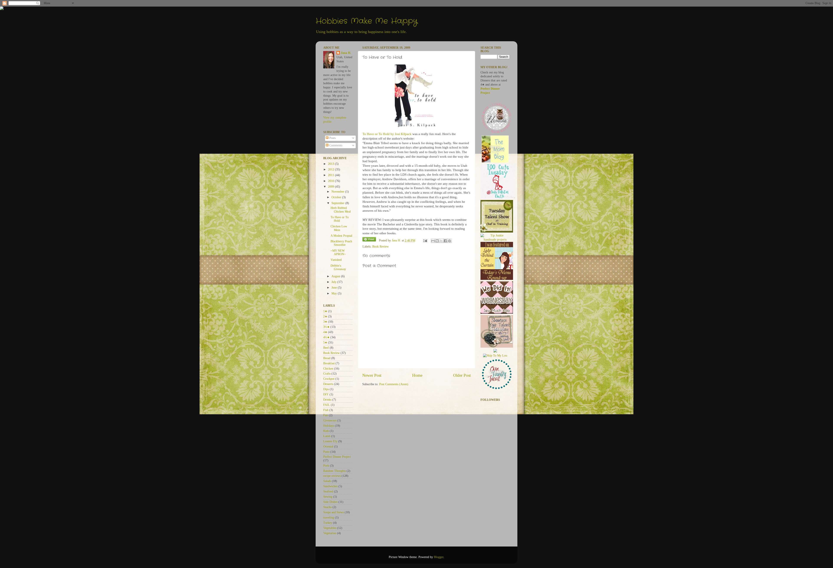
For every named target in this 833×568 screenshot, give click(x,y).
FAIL (326, 404)
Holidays (328, 425)
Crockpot (329, 378)
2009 (331, 186)
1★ (325, 311)
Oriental (328, 446)
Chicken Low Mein (339, 228)
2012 (331, 169)
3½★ (326, 327)
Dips (326, 389)
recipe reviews (332, 475)
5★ (325, 342)
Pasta (326, 451)
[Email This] (433, 241)
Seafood (328, 491)
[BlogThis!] (437, 241)
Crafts (327, 373)
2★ (325, 316)
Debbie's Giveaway (338, 267)
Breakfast (329, 363)
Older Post (462, 375)
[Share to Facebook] (445, 241)
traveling (328, 517)
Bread (326, 358)
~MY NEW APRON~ (338, 252)
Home (417, 375)
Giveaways (329, 420)
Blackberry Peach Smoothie (341, 243)
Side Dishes (330, 502)
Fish (325, 410)
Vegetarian (329, 533)
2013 (331, 163)
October (336, 197)
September (338, 203)
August (336, 276)
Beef (326, 347)
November (338, 191)
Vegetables (329, 528)
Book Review (380, 246)
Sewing (327, 496)
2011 (331, 175)
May (334, 293)
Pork (326, 465)
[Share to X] (441, 241)
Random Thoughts (334, 470)
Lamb (326, 436)
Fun (325, 415)
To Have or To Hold (340, 219)
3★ (325, 321)
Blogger (438, 557)
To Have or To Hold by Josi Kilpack (387, 134)
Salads (327, 481)
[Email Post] (425, 240)
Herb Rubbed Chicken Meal (341, 209)
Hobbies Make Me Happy (367, 21)
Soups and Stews (333, 512)
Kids (326, 431)
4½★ (326, 337)
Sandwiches (330, 486)
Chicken (328, 368)
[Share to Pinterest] (449, 241)
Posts (332, 138)
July (334, 282)
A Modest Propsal (341, 235)
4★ (325, 332)
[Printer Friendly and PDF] (369, 240)
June (334, 287)
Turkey (327, 522)
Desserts (328, 384)
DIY (326, 394)
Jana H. (346, 52)
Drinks (327, 399)
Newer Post (371, 375)
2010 (331, 181)
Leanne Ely (330, 441)
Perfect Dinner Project (337, 456)
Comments (335, 145)
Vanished (336, 259)
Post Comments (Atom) (393, 384)
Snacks (327, 507)
